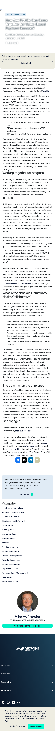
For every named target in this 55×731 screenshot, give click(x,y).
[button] (46, 4)
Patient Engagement (11, 564)
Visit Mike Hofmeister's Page (27, 626)
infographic (29, 446)
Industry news (8, 530)
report (44, 443)
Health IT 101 (7, 525)
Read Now (24, 494)
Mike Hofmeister (27, 616)
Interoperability (8, 538)
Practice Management (12, 556)
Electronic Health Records (14, 521)
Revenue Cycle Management (15, 573)
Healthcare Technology (12, 508)
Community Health (10, 517)
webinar (18, 449)
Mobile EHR (7, 543)
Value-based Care (10, 582)
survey (27, 111)
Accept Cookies (36, 726)
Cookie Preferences (17, 726)
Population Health (10, 569)
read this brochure (23, 431)
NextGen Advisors (10, 547)
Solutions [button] (6, 666)
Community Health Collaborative (17, 284)
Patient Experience (10, 551)
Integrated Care (9, 534)
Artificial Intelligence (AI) (13, 512)
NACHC (45, 91)
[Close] (51, 711)
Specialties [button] (7, 683)
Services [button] (5, 674)
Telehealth (7, 577)
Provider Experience (11, 560)
